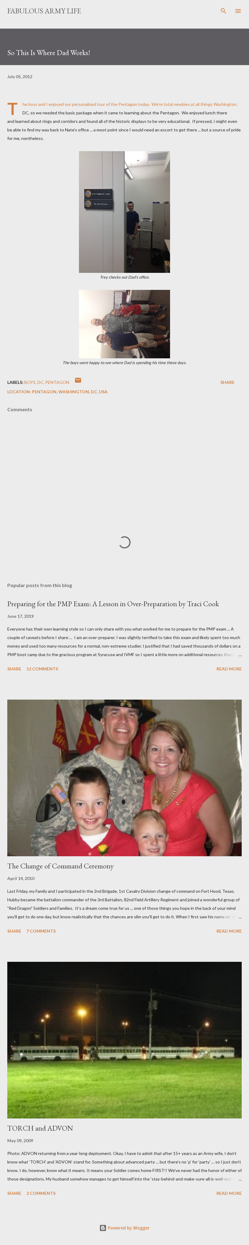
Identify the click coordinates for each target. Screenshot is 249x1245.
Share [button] (227, 382)
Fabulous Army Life (44, 11)
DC (40, 382)
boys (30, 382)
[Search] (223, 11)
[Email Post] (78, 382)
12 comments (42, 668)
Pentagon (57, 382)
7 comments (41, 931)
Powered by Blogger (128, 1228)
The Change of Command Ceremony (60, 866)
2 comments (41, 1193)
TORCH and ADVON (40, 1128)
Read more (229, 668)
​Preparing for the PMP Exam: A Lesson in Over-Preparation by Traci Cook (113, 603)
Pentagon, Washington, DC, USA (69, 391)
